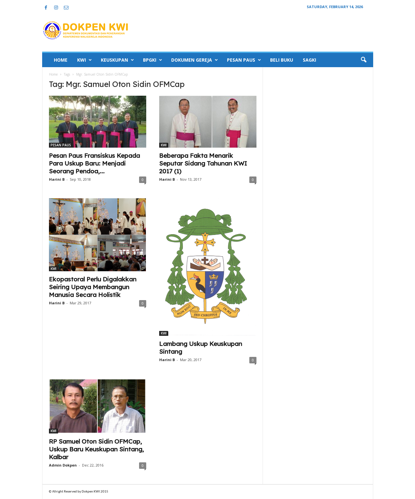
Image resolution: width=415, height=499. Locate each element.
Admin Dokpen (63, 465)
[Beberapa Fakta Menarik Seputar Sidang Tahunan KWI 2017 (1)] (207, 122)
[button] (363, 60)
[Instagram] (56, 8)
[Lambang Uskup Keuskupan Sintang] (207, 267)
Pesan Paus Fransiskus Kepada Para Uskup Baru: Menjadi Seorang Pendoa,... (94, 163)
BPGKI (149, 60)
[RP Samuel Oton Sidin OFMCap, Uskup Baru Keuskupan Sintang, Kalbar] (97, 406)
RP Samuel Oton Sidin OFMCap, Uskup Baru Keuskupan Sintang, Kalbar (96, 449)
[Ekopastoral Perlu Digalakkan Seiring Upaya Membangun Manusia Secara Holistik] (97, 234)
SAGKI (309, 60)
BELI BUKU (281, 60)
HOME (60, 60)
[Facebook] (46, 8)
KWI (81, 60)
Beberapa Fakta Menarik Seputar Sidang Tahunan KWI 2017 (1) (203, 163)
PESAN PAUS (241, 60)
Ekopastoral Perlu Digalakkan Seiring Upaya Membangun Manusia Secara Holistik (92, 286)
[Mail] (66, 8)
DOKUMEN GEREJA (191, 60)
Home (53, 74)
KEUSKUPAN (114, 60)
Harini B (57, 179)
